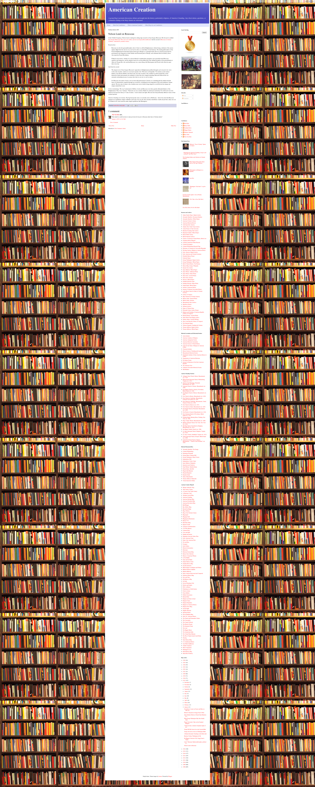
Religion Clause (186, 600)
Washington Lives (187, 649)
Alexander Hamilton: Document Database (192, 217)
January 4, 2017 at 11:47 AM (118, 119)
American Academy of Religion (190, 338)
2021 (184, 671)
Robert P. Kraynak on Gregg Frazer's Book (194, 712)
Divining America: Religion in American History (194, 250)
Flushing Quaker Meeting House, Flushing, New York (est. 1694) (194, 417)
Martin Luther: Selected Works (190, 298)
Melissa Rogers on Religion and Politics (192, 567)
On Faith (185, 581)
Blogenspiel (185, 515)
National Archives (187, 306)
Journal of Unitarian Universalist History (192, 289)
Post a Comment (114, 122)
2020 (184, 673)
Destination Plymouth (188, 453)
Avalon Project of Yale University (191, 229)
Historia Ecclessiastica (188, 548)
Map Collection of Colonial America (191, 296)
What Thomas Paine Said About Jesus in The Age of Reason (196, 162)
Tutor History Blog (187, 640)
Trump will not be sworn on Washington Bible (195, 731)
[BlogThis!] (132, 105)
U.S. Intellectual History (188, 642)
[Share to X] (134, 105)
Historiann (185, 550)
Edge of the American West (189, 540)
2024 (184, 665)
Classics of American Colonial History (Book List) (194, 238)
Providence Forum (187, 360)
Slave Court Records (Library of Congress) (193, 321)
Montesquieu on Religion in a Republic (196, 170)
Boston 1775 (186, 520)
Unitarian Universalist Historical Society (192, 367)
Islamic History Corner (188, 561)
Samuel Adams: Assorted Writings (191, 319)
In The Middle (186, 557)
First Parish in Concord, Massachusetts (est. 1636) (194, 412)
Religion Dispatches (187, 602)
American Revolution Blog (189, 503)
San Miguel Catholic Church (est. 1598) (192, 429)
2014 (184, 753)
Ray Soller (186, 134)
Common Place (186, 530)
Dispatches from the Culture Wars (190, 536)
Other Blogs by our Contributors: (153, 25)
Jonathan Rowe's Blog (188, 563)
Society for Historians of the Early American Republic (193, 362)
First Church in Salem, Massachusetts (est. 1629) (194, 407)
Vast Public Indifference (188, 644)
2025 (184, 662)
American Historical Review (189, 223)
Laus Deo (191, 178)
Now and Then (186, 577)
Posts (184, 95)
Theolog (185, 638)
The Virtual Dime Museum (189, 634)
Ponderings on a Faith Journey (190, 589)
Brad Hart (186, 123)
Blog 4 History (186, 511)
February (186, 705)
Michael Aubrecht (188, 132)
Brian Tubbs (187, 125)
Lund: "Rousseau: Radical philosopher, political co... (195, 742)
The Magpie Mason (187, 630)
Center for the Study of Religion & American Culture (193, 346)
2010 (184, 762)
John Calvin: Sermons (188, 277)
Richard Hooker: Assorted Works (190, 315)
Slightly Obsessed (187, 610)
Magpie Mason (187, 130)
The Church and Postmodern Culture (191, 618)
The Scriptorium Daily (188, 632)
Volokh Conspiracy (187, 645)
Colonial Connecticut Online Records (191, 242)
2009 (184, 764)
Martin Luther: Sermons (188, 300)
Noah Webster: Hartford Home (190, 467)
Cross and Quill (186, 532)
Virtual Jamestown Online (189, 480)
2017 (184, 680)
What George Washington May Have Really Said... (194, 719)
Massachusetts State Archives (189, 302)
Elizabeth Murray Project (188, 256)
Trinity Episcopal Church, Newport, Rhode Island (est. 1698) (194, 437)
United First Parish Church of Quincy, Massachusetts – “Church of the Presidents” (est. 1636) (194, 441)
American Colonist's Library (189, 221)
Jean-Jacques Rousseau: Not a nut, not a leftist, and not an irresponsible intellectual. (129, 39)
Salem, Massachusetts (188, 476)
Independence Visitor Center (189, 461)
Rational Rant (186, 597)
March (186, 702)
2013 (184, 755)
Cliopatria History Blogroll (189, 240)
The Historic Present (187, 624)
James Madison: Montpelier (189, 463)
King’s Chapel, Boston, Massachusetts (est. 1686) (194, 420)
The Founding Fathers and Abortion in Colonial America (194, 157)
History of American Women (189, 556)
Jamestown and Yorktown (189, 465)
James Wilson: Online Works (189, 273)
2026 (184, 660)
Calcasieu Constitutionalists (189, 526)
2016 (184, 749)
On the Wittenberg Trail (188, 583)
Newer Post (111, 125)
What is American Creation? (135, 25)
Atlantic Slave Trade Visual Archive (191, 227)
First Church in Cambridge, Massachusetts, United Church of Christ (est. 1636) (194, 402)
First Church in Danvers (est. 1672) (191, 405)
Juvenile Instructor (187, 565)
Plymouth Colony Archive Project (191, 310)
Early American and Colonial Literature (192, 254)
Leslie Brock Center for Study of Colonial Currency (192, 291)
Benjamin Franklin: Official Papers (191, 232)
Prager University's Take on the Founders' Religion (194, 722)
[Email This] (131, 105)
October (186, 687)
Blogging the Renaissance (189, 518)
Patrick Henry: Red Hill (188, 469)
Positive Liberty (186, 591)
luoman (160, 776)
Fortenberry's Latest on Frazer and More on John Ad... (194, 709)
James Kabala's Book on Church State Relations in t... (195, 715)
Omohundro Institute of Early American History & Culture (194, 355)
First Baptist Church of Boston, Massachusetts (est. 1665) (194, 393)
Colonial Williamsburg (188, 451)
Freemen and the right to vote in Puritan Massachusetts (192, 195)
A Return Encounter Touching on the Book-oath (195, 734)
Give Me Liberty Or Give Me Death (191, 207)
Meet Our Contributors (119, 25)
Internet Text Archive (188, 268)
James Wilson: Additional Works (190, 271)
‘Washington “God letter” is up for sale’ (197, 187)
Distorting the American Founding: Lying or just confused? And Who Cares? (195, 153)
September (187, 689)
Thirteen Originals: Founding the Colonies (192, 325)
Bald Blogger (186, 505)
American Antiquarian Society (190, 340)
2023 (184, 667)
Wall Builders (186, 369)
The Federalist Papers (188, 323)
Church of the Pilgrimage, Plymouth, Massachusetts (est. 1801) (191, 383)
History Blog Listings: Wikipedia (190, 266)
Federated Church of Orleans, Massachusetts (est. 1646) (194, 386)
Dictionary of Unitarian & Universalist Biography (194, 248)
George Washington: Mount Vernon (191, 457)
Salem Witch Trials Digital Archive (191, 317)
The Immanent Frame (188, 626)
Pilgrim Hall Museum (188, 471)
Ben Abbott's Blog (187, 507)
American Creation (132, 9)
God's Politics (186, 546)
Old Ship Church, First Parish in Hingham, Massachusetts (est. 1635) (193, 426)
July (185, 693)
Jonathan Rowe (187, 128)
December (186, 682)
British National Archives (189, 236)
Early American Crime (188, 538)
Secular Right (186, 608)
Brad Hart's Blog (187, 522)
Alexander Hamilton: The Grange (190, 449)
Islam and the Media (187, 559)
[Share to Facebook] (135, 105)
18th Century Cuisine (188, 489)
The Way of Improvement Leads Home (192, 636)
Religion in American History (190, 604)
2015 (184, 751)
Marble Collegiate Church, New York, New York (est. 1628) (194, 423)
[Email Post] (128, 105)
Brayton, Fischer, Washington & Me (192, 736)
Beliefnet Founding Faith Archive (190, 230)
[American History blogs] (190, 53)
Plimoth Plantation (187, 473)
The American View (187, 365)
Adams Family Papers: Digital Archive (192, 215)
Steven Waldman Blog (188, 614)
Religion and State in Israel (189, 599)
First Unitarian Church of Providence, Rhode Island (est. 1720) (193, 414)
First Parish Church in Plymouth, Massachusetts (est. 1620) (194, 409)
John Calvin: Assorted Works (189, 275)
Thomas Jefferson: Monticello (189, 478)
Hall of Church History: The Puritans (191, 264)
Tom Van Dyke (115, 114)
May (185, 698)
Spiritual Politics (187, 612)
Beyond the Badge (187, 509)
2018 (184, 678)
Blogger (170, 776)
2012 (184, 758)
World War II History (188, 653)
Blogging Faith (186, 517)
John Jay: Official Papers (188, 279)
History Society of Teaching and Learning (192, 351)
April (185, 700)
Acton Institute (186, 336)
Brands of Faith (186, 524)
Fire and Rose (186, 542)
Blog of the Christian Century (190, 513)
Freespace (185, 544)
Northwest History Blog (188, 575)
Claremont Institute (187, 349)
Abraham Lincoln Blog (188, 495)
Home (108, 25)
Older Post (173, 125)
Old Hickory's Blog (187, 579)
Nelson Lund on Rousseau (190, 745)
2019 (184, 676)
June (185, 696)
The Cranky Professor (188, 622)
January (186, 707)
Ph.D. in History (186, 587)
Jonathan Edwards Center (188, 281)
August (186, 691)
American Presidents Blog (189, 501)
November (187, 684)
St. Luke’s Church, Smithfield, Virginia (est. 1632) (195, 434)
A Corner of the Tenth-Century (190, 491)
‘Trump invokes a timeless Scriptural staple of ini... (195, 726)
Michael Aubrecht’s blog (188, 487)
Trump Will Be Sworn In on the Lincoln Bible (195, 729)
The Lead (185, 628)
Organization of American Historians (191, 358)
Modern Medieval (187, 571)
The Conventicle (186, 620)
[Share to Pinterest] (137, 105)
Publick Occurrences (187, 595)
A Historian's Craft (187, 493)
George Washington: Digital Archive (191, 260)
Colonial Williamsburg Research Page (191, 246)
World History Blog (187, 651)
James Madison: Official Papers (190, 270)
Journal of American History (189, 287)
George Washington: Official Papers (191, 262)
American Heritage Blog (188, 499)
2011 (184, 760)
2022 (184, 669)
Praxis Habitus (186, 593)
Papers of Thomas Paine (188, 308)
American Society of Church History (191, 343)
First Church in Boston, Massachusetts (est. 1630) (194, 396)
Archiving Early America (189, 225)
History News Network (188, 554)
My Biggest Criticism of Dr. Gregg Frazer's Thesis (194, 739)
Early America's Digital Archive (190, 252)
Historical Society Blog (188, 552)
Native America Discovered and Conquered (193, 573)
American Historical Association (190, 342)
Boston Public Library (188, 234)
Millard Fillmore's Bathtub (189, 569)
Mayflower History (187, 304)
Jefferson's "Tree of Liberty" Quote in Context (197, 144)
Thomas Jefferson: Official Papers (190, 329)
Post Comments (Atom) (120, 128)
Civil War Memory (187, 528)
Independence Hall (187, 459)
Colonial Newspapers (188, 244)
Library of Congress (187, 294)
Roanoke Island (186, 475)
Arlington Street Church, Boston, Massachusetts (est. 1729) (194, 376)
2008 (184, 767)
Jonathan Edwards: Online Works (190, 283)
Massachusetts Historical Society (190, 353)
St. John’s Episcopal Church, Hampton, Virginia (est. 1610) (194, 431)
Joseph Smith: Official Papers (189, 285)
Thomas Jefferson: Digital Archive (191, 327)
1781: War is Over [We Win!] (196, 199)
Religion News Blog (187, 606)
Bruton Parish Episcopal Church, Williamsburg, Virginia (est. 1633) (194, 380)
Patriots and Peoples (187, 585)
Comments (186, 98)
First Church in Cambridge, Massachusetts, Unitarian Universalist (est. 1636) (193, 398)
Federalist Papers (187, 258)
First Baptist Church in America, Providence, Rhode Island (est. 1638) (193, 390)
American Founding (187, 497)
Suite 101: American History (189, 616)
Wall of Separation (187, 647)
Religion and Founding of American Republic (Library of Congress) (193, 312)
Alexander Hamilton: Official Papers (191, 219)
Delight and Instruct (187, 534)
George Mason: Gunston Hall (189, 455)
